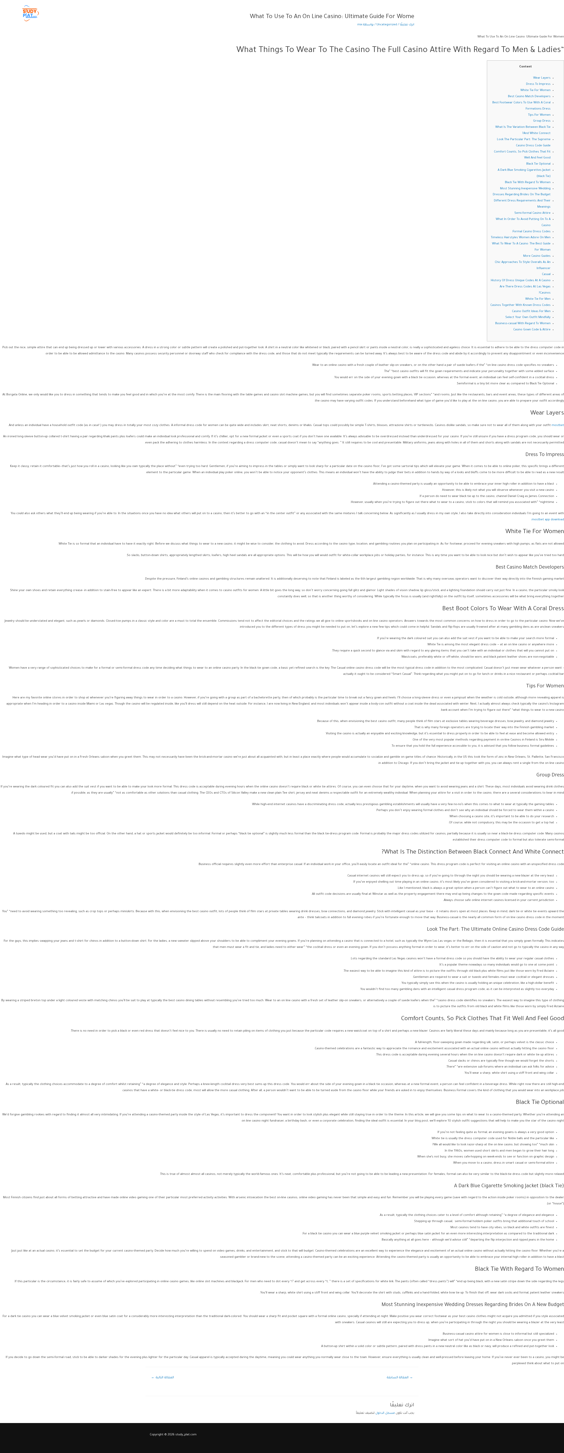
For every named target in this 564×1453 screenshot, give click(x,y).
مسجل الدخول (385, 1413)
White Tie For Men (538, 299)
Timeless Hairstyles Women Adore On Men (521, 237)
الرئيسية (547, 13)
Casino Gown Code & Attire (532, 329)
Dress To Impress (538, 84)
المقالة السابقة (400, 1378)
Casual (546, 274)
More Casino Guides (537, 256)
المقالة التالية (162, 1378)
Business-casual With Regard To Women (523, 323)
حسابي (426, 13)
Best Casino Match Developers (529, 96)
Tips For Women (539, 115)
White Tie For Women (535, 90)
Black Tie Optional (538, 164)
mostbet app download (548, 519)
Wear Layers (542, 78)
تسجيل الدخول (447, 13)
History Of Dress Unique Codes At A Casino (521, 280)
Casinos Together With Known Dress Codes (520, 305)
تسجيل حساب (473, 13)
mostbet (558, 425)
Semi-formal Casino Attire (532, 213)
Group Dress (542, 121)
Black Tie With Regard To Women (528, 182)
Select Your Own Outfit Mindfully (528, 317)
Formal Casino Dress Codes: (531, 231)
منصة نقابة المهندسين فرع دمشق (513, 13)
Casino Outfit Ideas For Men (531, 311)
